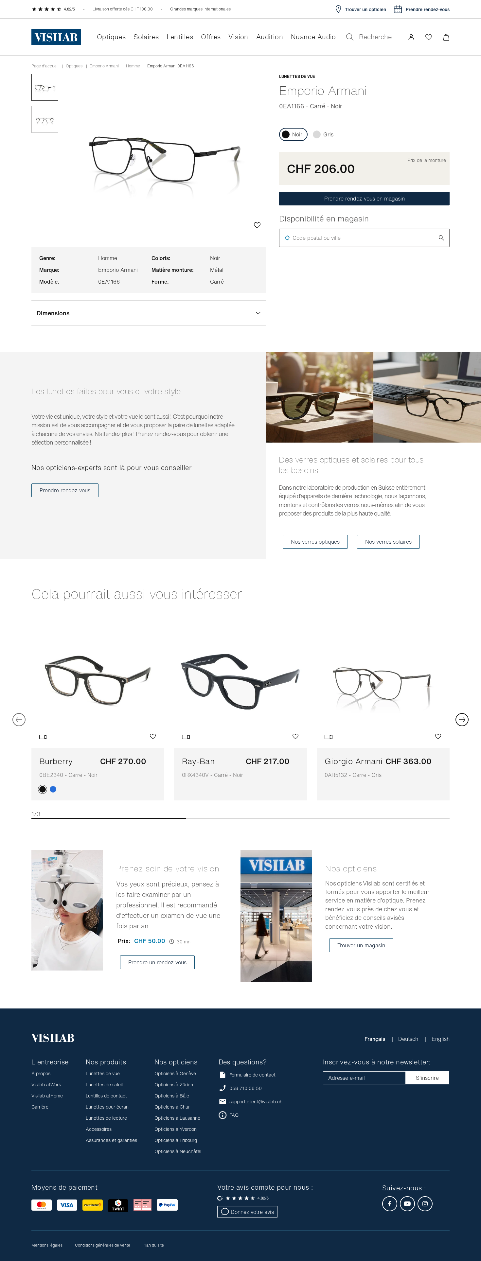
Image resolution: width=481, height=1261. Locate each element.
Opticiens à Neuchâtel (177, 1151)
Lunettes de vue (103, 1073)
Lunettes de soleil (104, 1084)
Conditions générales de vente (102, 1245)
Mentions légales (46, 1245)
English (441, 1039)
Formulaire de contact (252, 1074)
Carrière (39, 1106)
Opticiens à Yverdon (175, 1129)
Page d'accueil (45, 66)
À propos (40, 1073)
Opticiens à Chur (172, 1106)
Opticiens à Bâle (171, 1095)
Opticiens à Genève (175, 1073)
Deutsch (409, 1039)
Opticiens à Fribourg (175, 1140)
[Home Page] (56, 37)
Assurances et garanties (111, 1140)
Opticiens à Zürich (173, 1084)
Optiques (74, 66)
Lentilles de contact (106, 1095)
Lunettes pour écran (107, 1106)
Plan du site (153, 1245)
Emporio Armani (104, 66)
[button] (411, 37)
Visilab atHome (47, 1095)
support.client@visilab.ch (255, 1102)
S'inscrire (427, 1078)
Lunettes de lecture (106, 1117)
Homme (133, 66)
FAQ (234, 1115)
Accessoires (99, 1129)
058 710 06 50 (245, 1088)
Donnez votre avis (252, 1212)
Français (375, 1039)
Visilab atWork (46, 1084)
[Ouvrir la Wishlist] (428, 37)
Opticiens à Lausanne (177, 1117)
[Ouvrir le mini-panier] (446, 37)
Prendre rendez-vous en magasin (364, 198)
